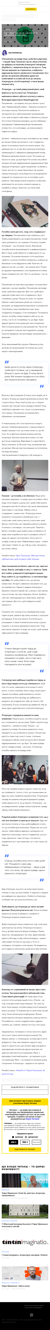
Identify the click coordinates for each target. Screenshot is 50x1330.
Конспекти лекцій (9, 16)
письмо (31, 16)
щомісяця (19, 1137)
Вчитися (5, 1080)
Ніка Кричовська (15, 53)
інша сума (36, 1142)
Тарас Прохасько (9, 20)
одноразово (33, 1137)
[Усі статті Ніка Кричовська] (4, 53)
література (22, 16)
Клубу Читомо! (32, 1119)
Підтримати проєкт (25, 1149)
